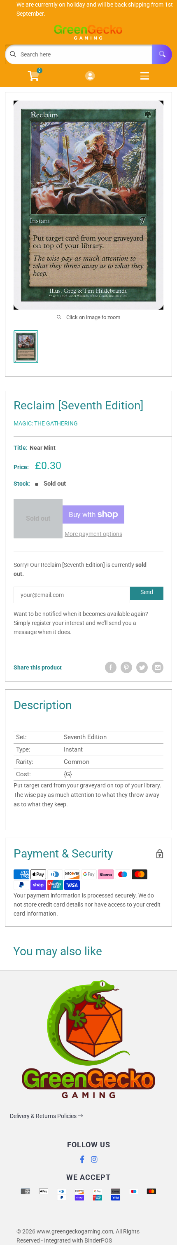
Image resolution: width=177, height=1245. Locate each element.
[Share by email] (157, 667)
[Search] (162, 54)
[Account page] (90, 76)
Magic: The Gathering (46, 423)
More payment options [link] (93, 534)
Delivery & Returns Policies (44, 1116)
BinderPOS (98, 1240)
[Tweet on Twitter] (142, 667)
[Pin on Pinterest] (126, 667)
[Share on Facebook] (110, 667)
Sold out (38, 518)
